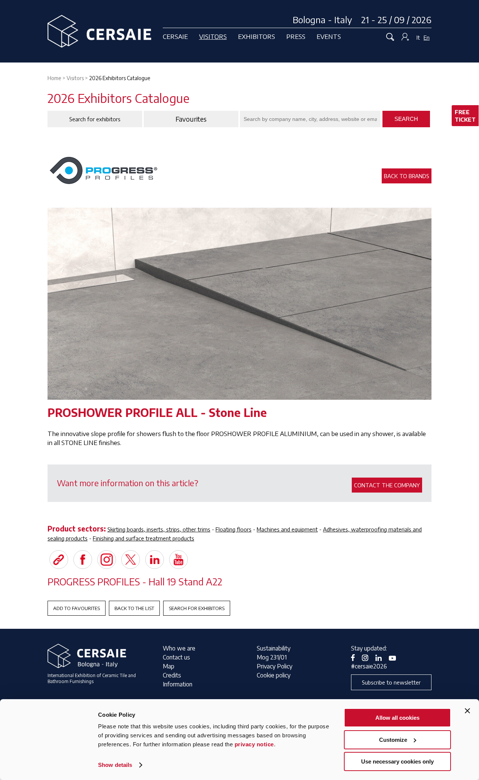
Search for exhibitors (197, 608)
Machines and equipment (287, 529)
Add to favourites (76, 608)
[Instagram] (106, 559)
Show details (115, 765)
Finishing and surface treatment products (143, 538)
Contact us (176, 657)
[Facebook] (82, 559)
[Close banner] (467, 710)
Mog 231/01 (272, 657)
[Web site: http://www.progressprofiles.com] (58, 559)
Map (168, 666)
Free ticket (465, 116)
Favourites (191, 119)
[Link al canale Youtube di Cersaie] (395, 657)
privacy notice (254, 744)
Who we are (179, 648)
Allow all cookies (397, 718)
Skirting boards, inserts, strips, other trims (158, 529)
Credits (172, 675)
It (418, 37)
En (427, 37)
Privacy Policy (274, 666)
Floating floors (233, 529)
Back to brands (406, 176)
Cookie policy (273, 675)
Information (177, 684)
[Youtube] (178, 559)
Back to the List (134, 608)
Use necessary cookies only (397, 761)
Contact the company (387, 485)
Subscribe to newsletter (391, 682)
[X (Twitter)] (130, 559)
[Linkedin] (154, 559)
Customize (393, 740)
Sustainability (273, 648)
